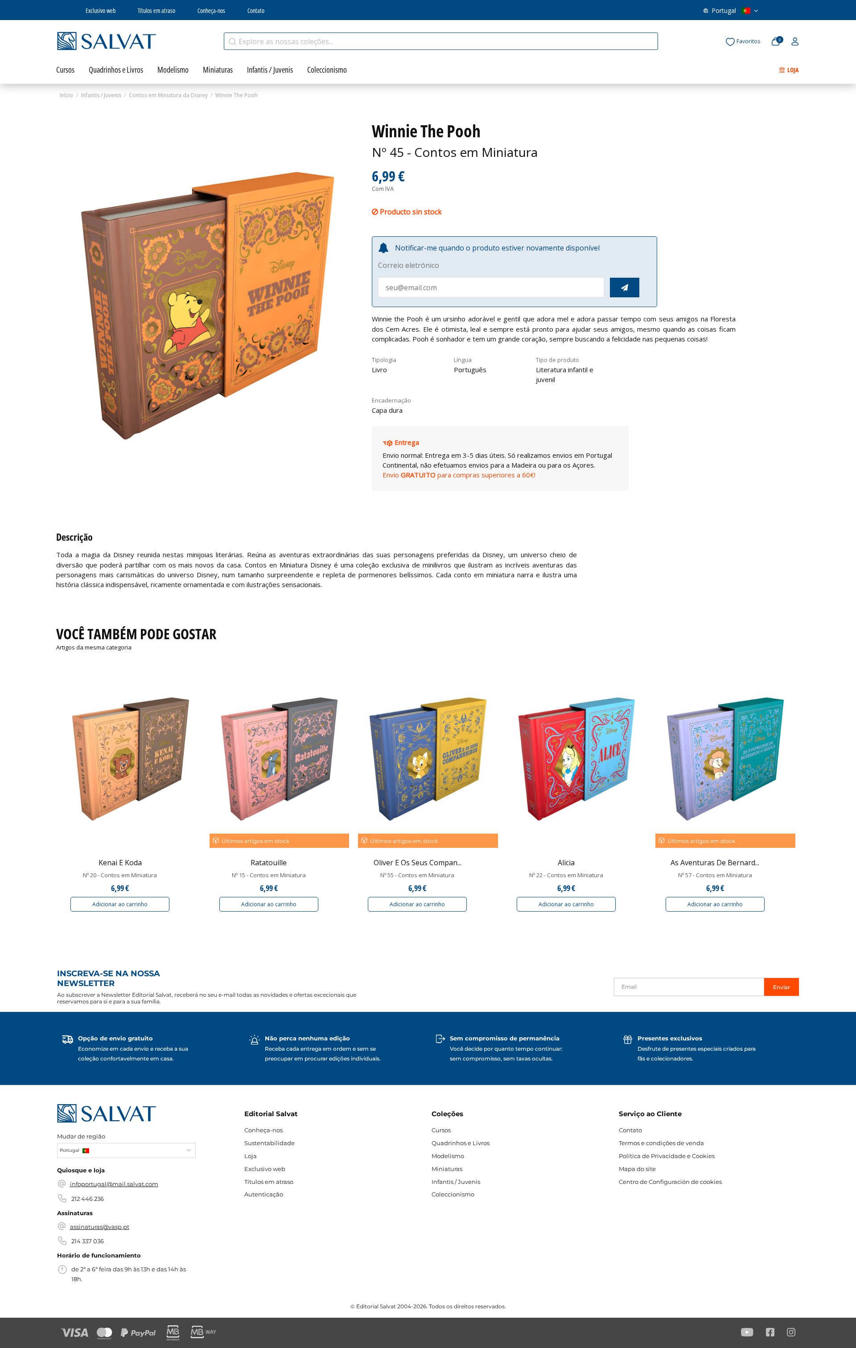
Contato (255, 10)
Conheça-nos (211, 10)
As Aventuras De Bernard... (715, 862)
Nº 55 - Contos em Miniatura (417, 875)
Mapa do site (637, 1168)
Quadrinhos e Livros (461, 1143)
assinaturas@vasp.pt (99, 1226)
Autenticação (263, 1194)
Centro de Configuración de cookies (670, 1181)
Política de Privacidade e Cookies (667, 1155)
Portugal (724, 10)
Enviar (781, 987)
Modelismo (448, 1155)
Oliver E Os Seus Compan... (417, 862)
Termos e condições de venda (661, 1143)
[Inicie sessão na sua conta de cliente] (795, 42)
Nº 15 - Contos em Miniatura (269, 875)
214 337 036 (87, 1241)
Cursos (441, 1130)
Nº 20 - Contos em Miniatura (120, 875)
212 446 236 (87, 1198)
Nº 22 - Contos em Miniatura (566, 875)
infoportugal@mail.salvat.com (114, 1184)
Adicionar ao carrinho (120, 904)
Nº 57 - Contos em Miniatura (715, 875)
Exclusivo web (100, 10)
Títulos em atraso (156, 10)
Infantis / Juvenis (456, 1181)
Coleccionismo (453, 1194)
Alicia (566, 862)
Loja (250, 1155)
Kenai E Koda (120, 862)
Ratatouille (269, 862)
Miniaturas (447, 1168)
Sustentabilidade (269, 1143)
